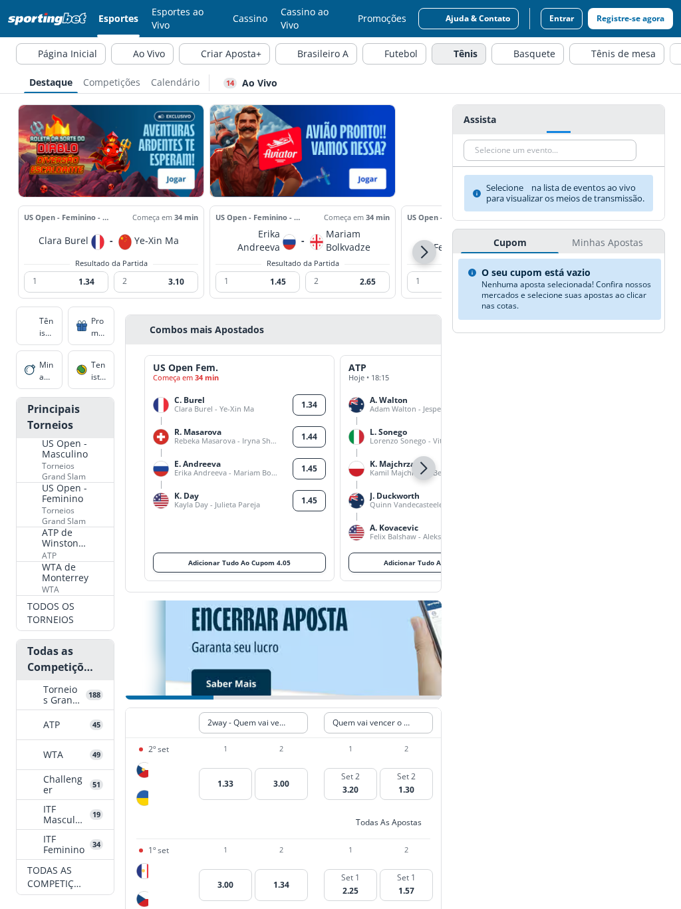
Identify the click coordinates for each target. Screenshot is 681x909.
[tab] (51, 81)
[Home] (50, 18)
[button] (424, 252)
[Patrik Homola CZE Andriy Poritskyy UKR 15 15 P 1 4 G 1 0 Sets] (142, 784)
